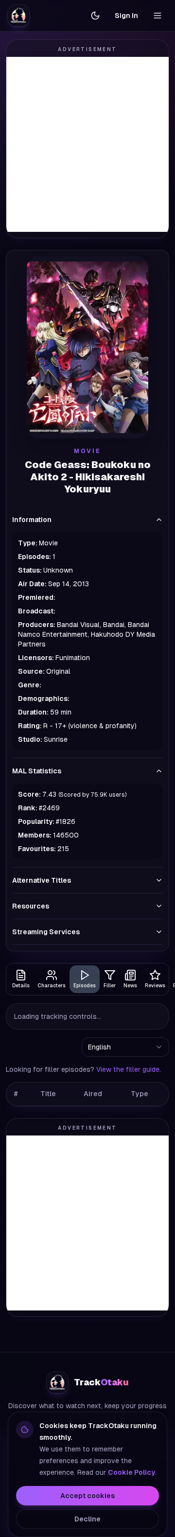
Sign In (126, 15)
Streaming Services (46, 932)
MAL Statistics (36, 771)
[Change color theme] (95, 15)
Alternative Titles (41, 880)
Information (32, 520)
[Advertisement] (87, 144)
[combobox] (125, 1047)
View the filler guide (127, 1069)
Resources (30, 906)
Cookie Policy (131, 1472)
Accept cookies (87, 1496)
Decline (87, 1519)
